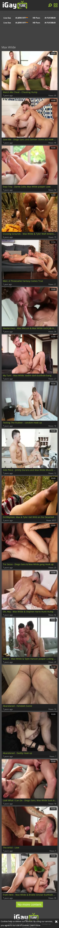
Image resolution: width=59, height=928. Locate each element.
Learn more (35, 925)
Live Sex (7, 18)
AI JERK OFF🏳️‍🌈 (21, 18)
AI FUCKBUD (50, 18)
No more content (29, 904)
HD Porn (36, 18)
